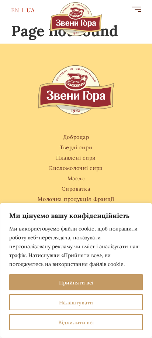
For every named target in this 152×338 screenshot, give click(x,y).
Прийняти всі (76, 282)
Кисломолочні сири (76, 167)
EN (16, 10)
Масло (76, 178)
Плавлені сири (76, 157)
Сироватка (76, 188)
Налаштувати (76, 302)
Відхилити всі (76, 322)
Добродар (76, 136)
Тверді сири (76, 147)
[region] (76, 270)
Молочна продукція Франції (76, 198)
